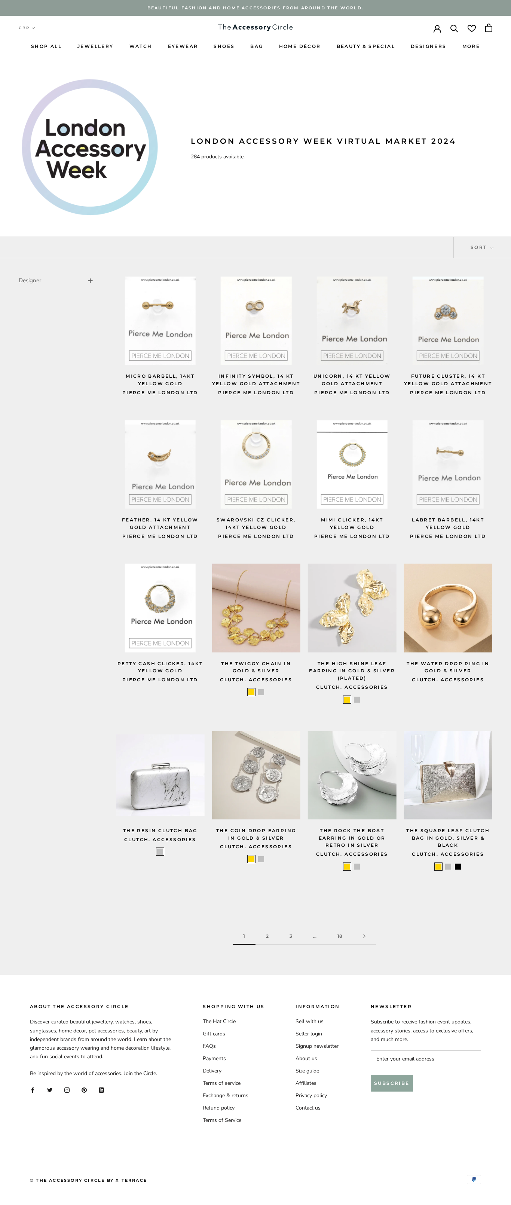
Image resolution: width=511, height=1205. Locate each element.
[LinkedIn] (101, 1089)
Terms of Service (222, 1120)
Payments (214, 1058)
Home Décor (300, 46)
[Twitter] (49, 1089)
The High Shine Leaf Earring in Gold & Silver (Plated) (352, 671)
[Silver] (261, 692)
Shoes (224, 46)
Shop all (46, 46)
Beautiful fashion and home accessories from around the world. (255, 7)
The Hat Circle (219, 1021)
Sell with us (310, 1021)
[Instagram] (67, 1089)
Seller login (309, 1033)
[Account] (437, 28)
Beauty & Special (366, 46)
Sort (480, 247)
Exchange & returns (225, 1095)
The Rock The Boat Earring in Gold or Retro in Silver (352, 838)
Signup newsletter (317, 1046)
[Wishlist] (472, 27)
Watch (140, 46)
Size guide (307, 1070)
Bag (256, 46)
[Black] (458, 867)
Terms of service (222, 1083)
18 (339, 936)
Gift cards (214, 1033)
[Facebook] (32, 1089)
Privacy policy (311, 1095)
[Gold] (251, 692)
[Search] (454, 28)
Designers (429, 46)
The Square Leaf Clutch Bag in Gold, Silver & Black (448, 838)
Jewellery (95, 46)
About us (306, 1058)
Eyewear (183, 46)
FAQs (209, 1046)
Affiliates (306, 1083)
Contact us (308, 1107)
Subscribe (392, 1083)
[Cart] (488, 28)
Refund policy (219, 1107)
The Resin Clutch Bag (160, 830)
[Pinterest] (84, 1089)
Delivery (212, 1070)
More (471, 46)
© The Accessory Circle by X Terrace (88, 1180)
